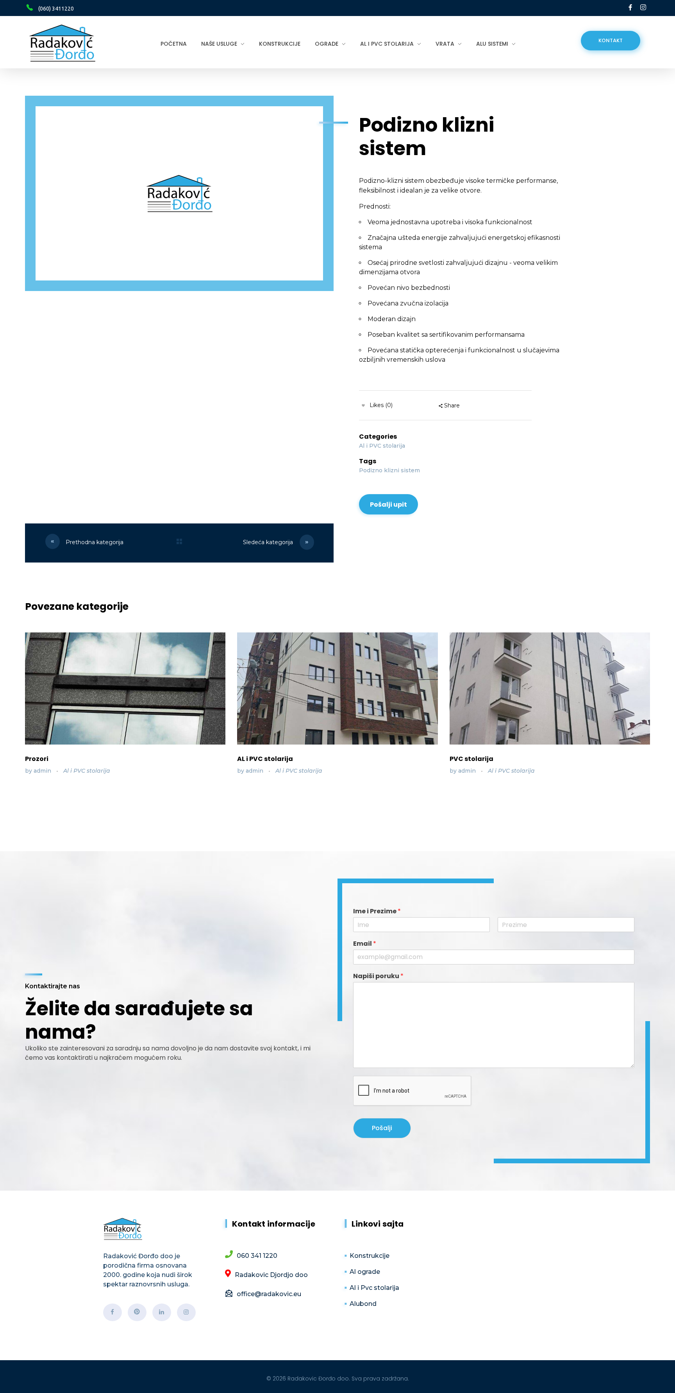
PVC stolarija (471, 758)
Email (364, 944)
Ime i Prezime (377, 911)
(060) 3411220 (56, 8)
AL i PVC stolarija (265, 758)
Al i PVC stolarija (382, 445)
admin (43, 770)
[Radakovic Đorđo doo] (62, 43)
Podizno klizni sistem (389, 470)
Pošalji (382, 1127)
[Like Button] (363, 405)
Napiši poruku (378, 976)
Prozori (36, 758)
